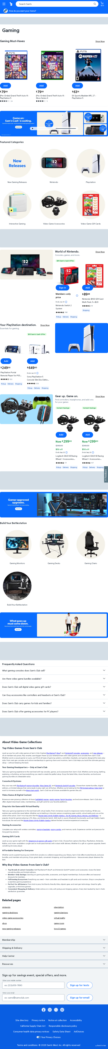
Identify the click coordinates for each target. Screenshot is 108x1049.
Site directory (21, 1020)
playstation (59, 907)
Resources (7, 963)
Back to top (101, 1045)
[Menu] (4, 4)
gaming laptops (61, 912)
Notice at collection (57, 1020)
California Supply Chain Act (32, 1025)
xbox (4, 923)
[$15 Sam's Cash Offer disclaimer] (66, 302)
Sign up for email (79, 997)
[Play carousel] (32, 128)
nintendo (6, 907)
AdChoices (79, 1031)
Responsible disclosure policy (63, 1025)
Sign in (62, 287)
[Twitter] (56, 1009)
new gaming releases (11, 928)
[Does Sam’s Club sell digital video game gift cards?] (104, 686)
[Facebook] (43, 1009)
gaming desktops (10, 912)
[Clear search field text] (91, 4)
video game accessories (12, 918)
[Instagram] (49, 1009)
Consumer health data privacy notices (31, 1031)
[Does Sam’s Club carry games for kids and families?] (104, 703)
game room (59, 923)
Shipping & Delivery (12, 947)
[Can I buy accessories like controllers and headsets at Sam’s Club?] (104, 695)
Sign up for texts (79, 985)
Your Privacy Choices (51, 1037)
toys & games (60, 928)
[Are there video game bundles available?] (104, 678)
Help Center (8, 955)
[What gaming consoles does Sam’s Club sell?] (104, 670)
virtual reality (59, 918)
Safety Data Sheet (61, 1031)
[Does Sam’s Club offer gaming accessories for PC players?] (104, 711)
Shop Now (100, 41)
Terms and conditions (27, 1045)
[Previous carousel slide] (47, 128)
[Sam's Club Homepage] (11, 4)
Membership (8, 939)
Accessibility (76, 1020)
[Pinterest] (62, 1009)
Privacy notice (38, 1020)
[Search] (95, 4)
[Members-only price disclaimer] (77, 295)
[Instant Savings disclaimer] (66, 452)
